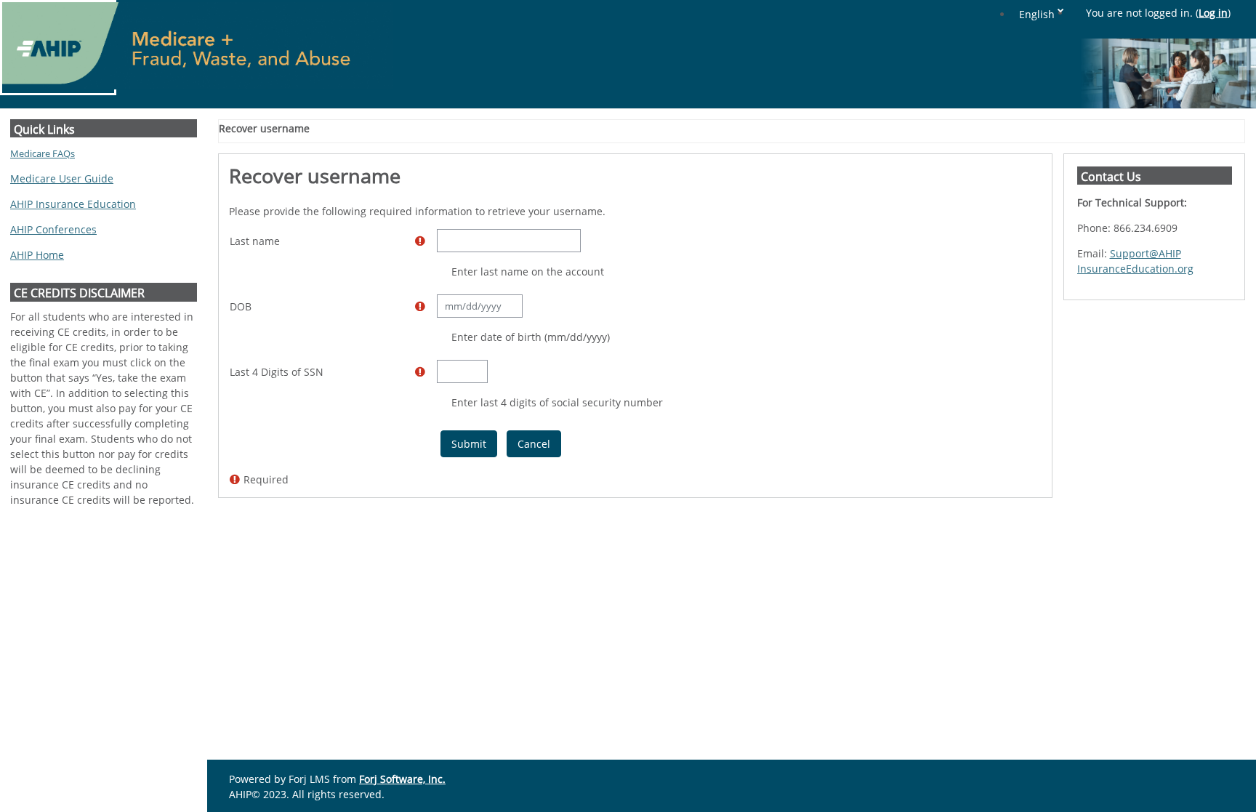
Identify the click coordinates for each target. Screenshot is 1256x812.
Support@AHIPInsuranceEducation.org (1135, 261)
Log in (1213, 13)
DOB (240, 306)
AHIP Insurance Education (73, 204)
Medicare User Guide (61, 178)
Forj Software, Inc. (402, 779)
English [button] (1037, 14)
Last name (255, 241)
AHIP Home (37, 255)
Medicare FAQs (42, 153)
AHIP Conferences (53, 229)
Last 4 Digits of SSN (276, 372)
